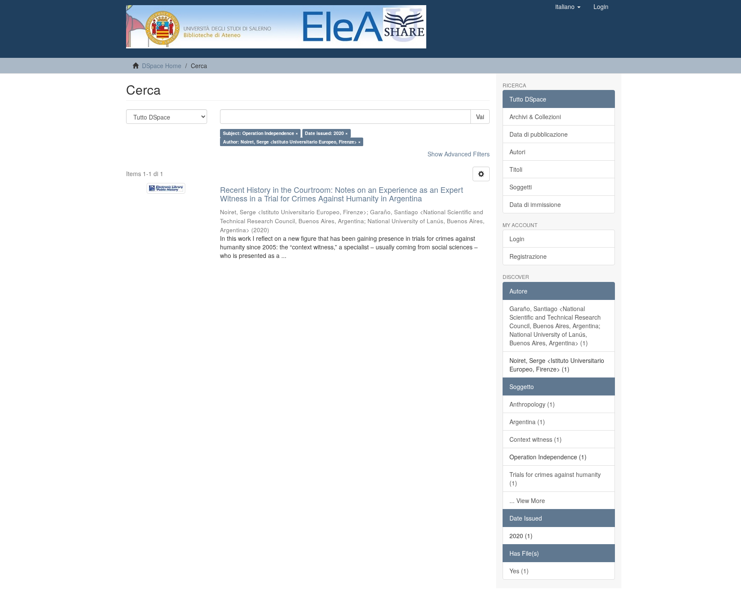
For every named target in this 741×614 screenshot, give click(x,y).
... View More (527, 500)
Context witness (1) (535, 439)
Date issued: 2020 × (326, 133)
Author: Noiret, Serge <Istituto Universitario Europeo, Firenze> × (292, 141)
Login (516, 238)
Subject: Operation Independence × (260, 133)
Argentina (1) (527, 421)
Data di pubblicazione (538, 134)
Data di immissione (535, 204)
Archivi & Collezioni (535, 116)
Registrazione (528, 256)
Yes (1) (519, 570)
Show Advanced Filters (459, 154)
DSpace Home (161, 65)
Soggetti (520, 187)
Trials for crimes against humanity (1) (555, 478)
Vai (480, 116)
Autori (517, 151)
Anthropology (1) (532, 404)
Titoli (515, 169)
